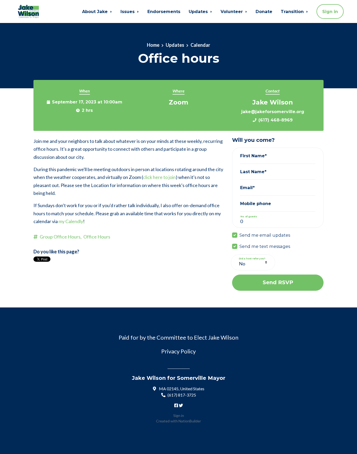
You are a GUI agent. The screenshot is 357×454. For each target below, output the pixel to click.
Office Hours (96, 237)
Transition (293, 11)
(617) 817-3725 (182, 394)
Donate (264, 11)
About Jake (95, 11)
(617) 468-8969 (275, 120)
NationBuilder (190, 421)
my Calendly (71, 221)
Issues (128, 11)
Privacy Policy (178, 351)
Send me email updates (264, 235)
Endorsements (163, 11)
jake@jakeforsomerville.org (272, 111)
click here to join (159, 177)
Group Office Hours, (61, 237)
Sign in (330, 11)
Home (153, 45)
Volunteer (232, 11)
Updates (199, 11)
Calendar (200, 45)
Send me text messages (264, 246)
